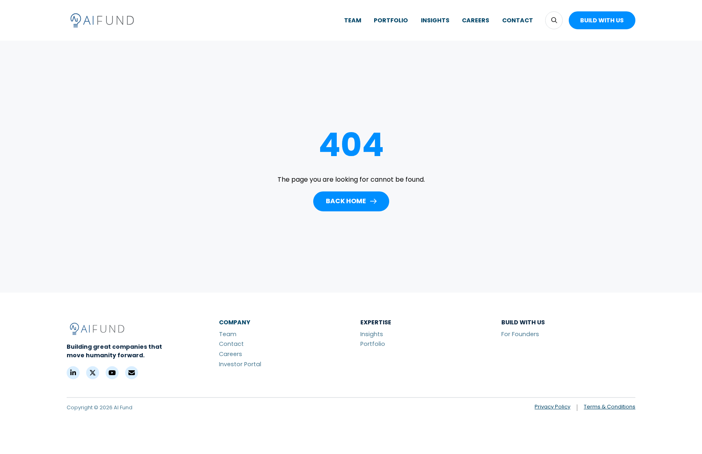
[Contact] (131, 372)
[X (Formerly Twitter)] (92, 372)
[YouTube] (112, 372)
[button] (554, 20)
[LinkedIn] (73, 372)
